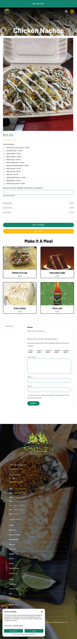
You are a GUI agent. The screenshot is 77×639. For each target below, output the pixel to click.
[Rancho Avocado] (7, 8)
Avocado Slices (14, 151)
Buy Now (38, 231)
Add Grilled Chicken (16, 177)
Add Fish (12, 174)
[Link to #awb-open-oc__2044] (66, 11)
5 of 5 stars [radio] (65, 351)
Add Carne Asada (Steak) (17, 165)
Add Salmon (13, 180)
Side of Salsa (13, 154)
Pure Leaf (57, 308)
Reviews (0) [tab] (9, 326)
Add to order (38, 225)
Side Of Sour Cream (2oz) (17, 148)
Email (29, 386)
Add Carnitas (13, 168)
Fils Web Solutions (58, 622)
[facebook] (10, 478)
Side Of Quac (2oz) (15, 183)
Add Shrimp (13, 160)
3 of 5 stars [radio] (48, 351)
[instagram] (13, 478)
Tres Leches (20, 308)
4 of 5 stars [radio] (57, 351)
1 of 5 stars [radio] (30, 351)
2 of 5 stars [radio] (39, 351)
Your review (32, 357)
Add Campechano (15, 163)
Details (26, 259)
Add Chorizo (13, 171)
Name (30, 377)
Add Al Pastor (13, 157)
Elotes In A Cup (19, 272)
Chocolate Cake (57, 272)
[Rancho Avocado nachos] (38, 84)
